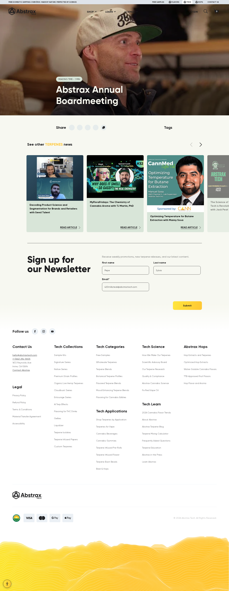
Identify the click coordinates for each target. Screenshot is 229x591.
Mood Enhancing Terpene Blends (112, 390)
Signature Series (62, 362)
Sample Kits (60, 355)
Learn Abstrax (149, 461)
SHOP (90, 11)
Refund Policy (19, 402)
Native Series (60, 369)
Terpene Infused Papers (66, 439)
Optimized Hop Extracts (196, 362)
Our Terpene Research (153, 369)
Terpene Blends (104, 369)
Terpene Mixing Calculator (155, 433)
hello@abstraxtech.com (24, 355)
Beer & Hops (102, 469)
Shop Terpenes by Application (111, 419)
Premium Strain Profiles (65, 376)
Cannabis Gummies (106, 440)
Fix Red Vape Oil (150, 390)
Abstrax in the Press (152, 454)
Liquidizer (58, 425)
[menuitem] (90, 12)
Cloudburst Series (63, 390)
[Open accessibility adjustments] (7, 584)
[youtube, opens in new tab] (52, 331)
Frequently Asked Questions (156, 440)
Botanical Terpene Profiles (109, 376)
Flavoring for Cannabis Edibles (111, 397)
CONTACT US (213, 2)
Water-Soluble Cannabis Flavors (200, 369)
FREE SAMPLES (158, 2)
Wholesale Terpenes (106, 362)
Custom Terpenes (63, 446)
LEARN (109, 11)
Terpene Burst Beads (106, 461)
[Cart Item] (216, 11)
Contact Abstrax (21, 370)
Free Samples (103, 355)
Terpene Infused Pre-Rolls (109, 447)
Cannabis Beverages (106, 433)
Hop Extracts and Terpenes (197, 355)
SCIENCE (129, 11)
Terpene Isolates (62, 432)
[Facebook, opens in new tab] (35, 331)
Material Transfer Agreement (26, 416)
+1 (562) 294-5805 (21, 359)
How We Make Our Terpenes (156, 355)
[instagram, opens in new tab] (44, 331)
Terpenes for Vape (105, 426)
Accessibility (18, 423)
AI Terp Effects (61, 404)
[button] (206, 12)
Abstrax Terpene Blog (153, 426)
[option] (115, 193)
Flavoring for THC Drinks (65, 411)
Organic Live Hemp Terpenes (68, 383)
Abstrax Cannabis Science (155, 383)
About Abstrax (149, 419)
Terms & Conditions (22, 409)
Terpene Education (151, 447)
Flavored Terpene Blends (108, 383)
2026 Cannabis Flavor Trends (156, 412)
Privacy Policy (19, 395)
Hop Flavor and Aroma (195, 383)
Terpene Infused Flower (107, 454)
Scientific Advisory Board (154, 362)
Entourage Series (62, 397)
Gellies (57, 418)
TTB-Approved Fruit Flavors (197, 376)
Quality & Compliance (153, 376)
